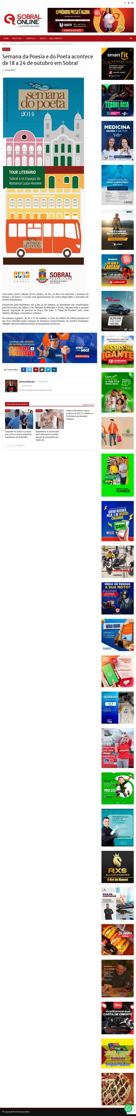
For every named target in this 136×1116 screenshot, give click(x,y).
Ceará (7, 410)
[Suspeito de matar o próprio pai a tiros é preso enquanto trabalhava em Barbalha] (19, 419)
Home (6, 38)
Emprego (30, 38)
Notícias (6, 49)
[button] (128, 1108)
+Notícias (16, 38)
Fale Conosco (55, 38)
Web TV (43, 38)
